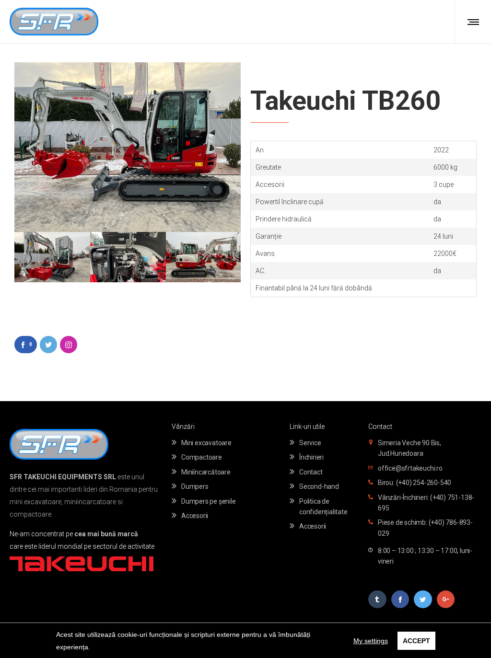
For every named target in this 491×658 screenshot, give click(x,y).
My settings (370, 641)
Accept (416, 641)
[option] (52, 257)
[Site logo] (54, 21)
